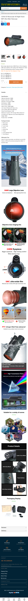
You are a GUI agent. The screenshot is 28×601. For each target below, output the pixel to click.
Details (3, 92)
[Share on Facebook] (2, 24)
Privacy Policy (4, 573)
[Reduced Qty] (2, 82)
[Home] (14, 598)
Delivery (3, 530)
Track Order (14, 1)
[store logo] (10, 4)
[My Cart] (24, 4)
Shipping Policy (4, 571)
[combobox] (10, 8)
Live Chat (9, 1)
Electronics (8, 87)
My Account (3, 578)
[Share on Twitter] (5, 24)
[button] (3, 57)
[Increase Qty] (6, 82)
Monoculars (20, 87)
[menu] (4, 599)
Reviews (3, 527)
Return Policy (4, 576)
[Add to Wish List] (26, 82)
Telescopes (14, 87)
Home (2, 11)
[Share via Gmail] (8, 24)
